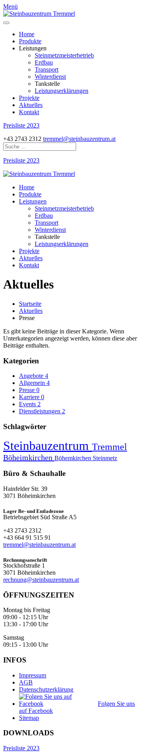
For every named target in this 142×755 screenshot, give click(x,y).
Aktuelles (31, 105)
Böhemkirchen (73, 458)
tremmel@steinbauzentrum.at (79, 138)
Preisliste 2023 (21, 125)
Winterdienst (50, 76)
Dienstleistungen (42, 411)
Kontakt (29, 112)
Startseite (30, 303)
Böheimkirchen (28, 457)
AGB (26, 682)
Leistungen (33, 201)
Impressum (32, 675)
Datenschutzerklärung (46, 689)
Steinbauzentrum (47, 446)
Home (26, 34)
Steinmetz (105, 458)
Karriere (31, 397)
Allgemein (34, 382)
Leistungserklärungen (61, 90)
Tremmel (109, 447)
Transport (46, 69)
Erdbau (44, 62)
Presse (29, 390)
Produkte (30, 41)
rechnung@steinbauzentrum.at (41, 579)
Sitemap (29, 717)
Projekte (29, 97)
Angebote (33, 375)
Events (30, 404)
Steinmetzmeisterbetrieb (64, 55)
